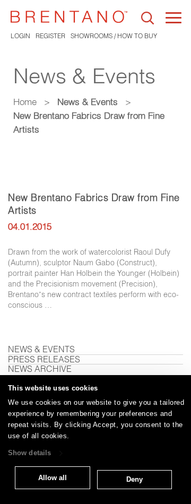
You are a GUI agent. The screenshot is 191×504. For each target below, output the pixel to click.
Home (25, 101)
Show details (29, 453)
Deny (134, 479)
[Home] (69, 17)
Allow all (52, 478)
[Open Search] (147, 18)
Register (50, 36)
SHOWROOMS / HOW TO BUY (114, 36)
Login (20, 36)
